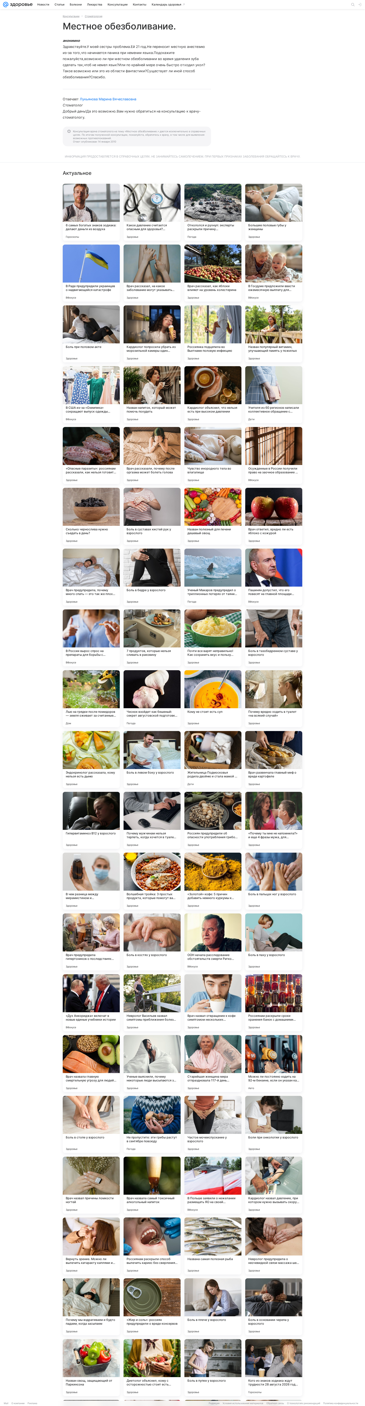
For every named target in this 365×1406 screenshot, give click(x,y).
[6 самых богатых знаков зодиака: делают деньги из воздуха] (91, 212)
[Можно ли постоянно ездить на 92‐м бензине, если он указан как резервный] (273, 1063)
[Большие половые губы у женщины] (273, 212)
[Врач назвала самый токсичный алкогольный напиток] (152, 1185)
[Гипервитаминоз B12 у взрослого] (91, 820)
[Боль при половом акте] (91, 333)
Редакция (214, 1403)
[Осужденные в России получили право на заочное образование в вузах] (273, 455)
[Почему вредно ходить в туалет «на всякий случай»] (273, 698)
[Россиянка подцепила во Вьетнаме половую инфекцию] (212, 333)
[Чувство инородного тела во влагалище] (212, 455)
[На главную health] (20, 4)
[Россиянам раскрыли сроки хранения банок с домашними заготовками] (273, 1002)
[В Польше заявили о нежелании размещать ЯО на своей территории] (212, 1185)
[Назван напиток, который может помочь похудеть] (152, 394)
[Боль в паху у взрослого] (273, 941)
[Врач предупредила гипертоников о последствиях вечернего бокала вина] (91, 941)
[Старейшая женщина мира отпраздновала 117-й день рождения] (212, 1063)
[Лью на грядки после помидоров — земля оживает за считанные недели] (91, 698)
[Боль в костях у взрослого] (152, 941)
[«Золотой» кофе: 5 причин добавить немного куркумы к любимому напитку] (212, 881)
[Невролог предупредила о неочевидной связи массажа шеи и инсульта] (273, 1246)
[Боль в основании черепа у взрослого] (273, 1306)
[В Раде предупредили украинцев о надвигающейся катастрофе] (91, 273)
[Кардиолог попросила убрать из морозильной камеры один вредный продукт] (152, 333)
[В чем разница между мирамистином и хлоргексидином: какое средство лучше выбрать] (91, 881)
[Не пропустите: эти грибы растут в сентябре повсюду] (152, 1124)
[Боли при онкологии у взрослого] (273, 1124)
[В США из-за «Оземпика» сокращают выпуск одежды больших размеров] (91, 394)
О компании (18, 1403)
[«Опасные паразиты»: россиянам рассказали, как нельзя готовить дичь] (91, 455)
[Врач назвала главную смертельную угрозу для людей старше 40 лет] (91, 1063)
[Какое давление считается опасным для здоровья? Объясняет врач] (152, 212)
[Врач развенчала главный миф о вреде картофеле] (273, 759)
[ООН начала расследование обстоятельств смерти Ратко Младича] (212, 941)
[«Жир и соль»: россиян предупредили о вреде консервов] (152, 1306)
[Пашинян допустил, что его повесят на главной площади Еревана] (273, 577)
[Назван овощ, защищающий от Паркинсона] (91, 1367)
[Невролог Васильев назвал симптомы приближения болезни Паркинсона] (152, 1002)
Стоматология (93, 16)
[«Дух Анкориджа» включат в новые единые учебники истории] (91, 1002)
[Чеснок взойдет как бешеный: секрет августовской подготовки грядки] (152, 698)
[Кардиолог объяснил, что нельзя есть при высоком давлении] (212, 394)
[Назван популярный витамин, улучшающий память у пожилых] (273, 333)
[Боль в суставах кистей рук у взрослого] (152, 516)
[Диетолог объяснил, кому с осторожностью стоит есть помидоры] (152, 1367)
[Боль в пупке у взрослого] (212, 1367)
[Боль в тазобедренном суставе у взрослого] (273, 637)
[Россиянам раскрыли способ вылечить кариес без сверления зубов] (152, 1246)
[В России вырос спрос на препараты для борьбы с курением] (91, 637)
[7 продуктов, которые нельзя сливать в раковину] (152, 637)
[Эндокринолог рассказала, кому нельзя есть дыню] (91, 759)
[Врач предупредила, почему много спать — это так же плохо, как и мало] (91, 577)
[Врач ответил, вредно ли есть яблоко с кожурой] (273, 516)
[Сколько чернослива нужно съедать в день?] (91, 516)
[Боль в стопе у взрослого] (91, 1124)
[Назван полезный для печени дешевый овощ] (212, 516)
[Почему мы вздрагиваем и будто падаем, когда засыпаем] (91, 1306)
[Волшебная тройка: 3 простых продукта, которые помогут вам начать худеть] (152, 881)
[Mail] (5, 4)
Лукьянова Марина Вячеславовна (108, 99)
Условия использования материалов (243, 1403)
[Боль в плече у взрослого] (212, 1306)
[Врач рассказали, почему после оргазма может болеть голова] (152, 455)
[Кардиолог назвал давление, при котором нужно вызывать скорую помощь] (273, 1185)
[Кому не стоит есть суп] (212, 698)
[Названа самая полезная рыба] (212, 1246)
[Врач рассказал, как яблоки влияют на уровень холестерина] (212, 273)
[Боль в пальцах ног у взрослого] (273, 881)
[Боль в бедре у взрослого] (152, 577)
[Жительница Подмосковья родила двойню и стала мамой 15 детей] (212, 759)
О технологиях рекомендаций (303, 1403)
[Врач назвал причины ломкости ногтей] (91, 1185)
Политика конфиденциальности (340, 1403)
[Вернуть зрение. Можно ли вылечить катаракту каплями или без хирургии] (91, 1246)
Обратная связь (275, 1403)
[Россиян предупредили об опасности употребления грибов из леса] (212, 820)
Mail (6, 1403)
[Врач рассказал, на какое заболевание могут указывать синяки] (152, 273)
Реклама (32, 1403)
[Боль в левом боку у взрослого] (152, 759)
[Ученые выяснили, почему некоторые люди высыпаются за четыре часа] (152, 1063)
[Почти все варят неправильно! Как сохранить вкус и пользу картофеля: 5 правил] (212, 637)
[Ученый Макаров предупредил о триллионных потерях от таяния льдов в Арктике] (212, 577)
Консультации (71, 16)
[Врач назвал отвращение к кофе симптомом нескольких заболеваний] (212, 1002)
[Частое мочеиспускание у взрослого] (212, 1124)
